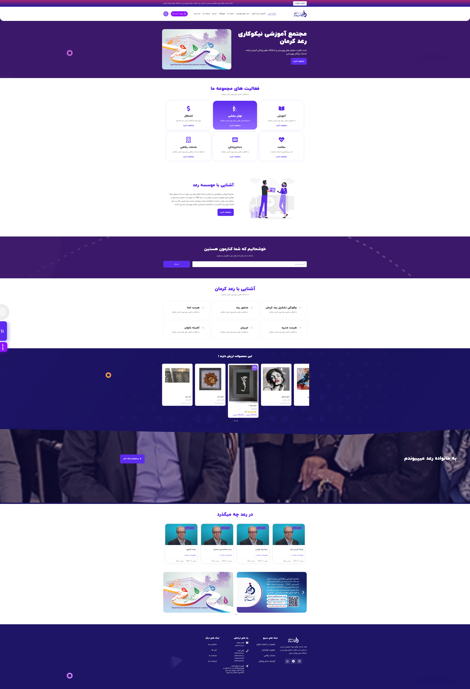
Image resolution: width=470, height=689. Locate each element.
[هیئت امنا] (203, 307)
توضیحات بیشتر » (297, 555)
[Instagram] (299, 661)
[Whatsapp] (287, 661)
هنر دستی (302, 400)
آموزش (281, 116)
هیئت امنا (193, 308)
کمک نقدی (2, 331)
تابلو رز (171, 397)
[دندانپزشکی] (235, 140)
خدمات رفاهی (188, 147)
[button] (164, 49)
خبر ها (214, 650)
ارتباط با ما (212, 661)
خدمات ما (213, 655)
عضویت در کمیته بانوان (265, 644)
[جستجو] (166, 13)
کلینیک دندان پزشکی (267, 661)
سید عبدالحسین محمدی (222, 549)
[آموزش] (281, 108)
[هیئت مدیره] (300, 327)
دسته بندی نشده (267, 400)
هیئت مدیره (289, 328)
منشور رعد (242, 308)
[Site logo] (300, 13)
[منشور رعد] (251, 307)
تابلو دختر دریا (202, 397)
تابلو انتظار (236, 397)
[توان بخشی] (235, 108)
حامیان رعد (212, 644)
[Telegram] (293, 661)
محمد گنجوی (191, 549)
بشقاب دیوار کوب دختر (264, 397)
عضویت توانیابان (268, 650)
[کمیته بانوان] (203, 327)
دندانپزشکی (235, 147)
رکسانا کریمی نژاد (296, 549)
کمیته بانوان (192, 328)
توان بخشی (235, 116)
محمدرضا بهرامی (261, 549)
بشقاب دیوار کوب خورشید (296, 397)
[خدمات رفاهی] (188, 140)
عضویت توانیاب (300, 3)
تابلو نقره (3, 347)
